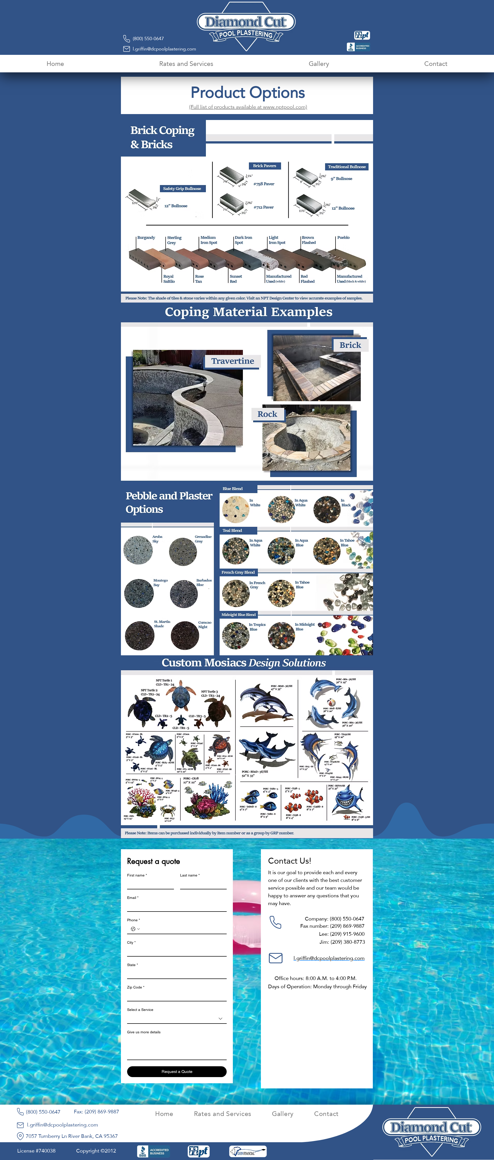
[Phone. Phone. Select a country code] (135, 929)
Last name (190, 875)
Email (132, 898)
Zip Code (135, 987)
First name (137, 875)
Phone (133, 920)
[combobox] (177, 1019)
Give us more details (144, 1032)
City (131, 942)
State (132, 965)
